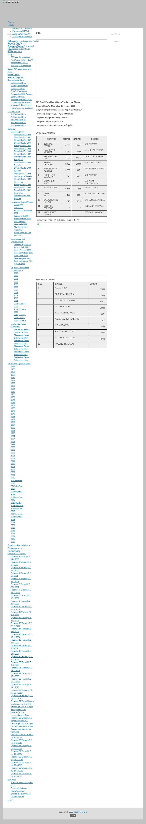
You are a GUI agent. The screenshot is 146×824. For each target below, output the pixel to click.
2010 (16, 298)
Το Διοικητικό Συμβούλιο (22, 37)
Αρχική (11, 22)
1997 (13, 439)
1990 (13, 428)
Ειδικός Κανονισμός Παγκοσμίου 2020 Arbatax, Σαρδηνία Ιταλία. (22, 94)
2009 (16, 295)
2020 (13, 525)
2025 (13, 539)
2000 (13, 447)
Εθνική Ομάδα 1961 (22, 137)
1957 (13, 369)
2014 (13, 494)
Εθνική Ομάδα (14, 44)
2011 (16, 301)
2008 (16, 293)
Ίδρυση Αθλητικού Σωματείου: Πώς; (22, 41)
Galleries (11, 129)
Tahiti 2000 (18, 208)
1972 (13, 394)
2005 (16, 284)
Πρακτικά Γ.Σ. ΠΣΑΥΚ (17, 554)
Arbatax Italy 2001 (21, 247)
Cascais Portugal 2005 (23, 253)
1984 (13, 419)
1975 (13, 403)
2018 (13, 520)
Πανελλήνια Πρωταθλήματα (19, 364)
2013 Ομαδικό (20, 315)
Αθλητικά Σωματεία (16, 47)
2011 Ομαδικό (20, 304)
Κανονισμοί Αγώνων (16, 80)
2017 (13, 511)
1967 (13, 389)
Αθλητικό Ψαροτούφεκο (22, 28)
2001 (16, 273)
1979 (13, 414)
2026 (13, 542)
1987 (13, 425)
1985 (13, 422)
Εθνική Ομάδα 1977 (22, 143)
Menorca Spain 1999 (22, 245)
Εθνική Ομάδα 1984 (22, 146)
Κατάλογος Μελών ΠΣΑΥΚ (22, 60)
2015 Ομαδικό (16, 503)
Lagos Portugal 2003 (22, 250)
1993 (13, 433)
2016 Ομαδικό (16, 508)
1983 (13, 416)
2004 (16, 281)
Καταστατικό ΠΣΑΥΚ (21, 31)
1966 (13, 386)
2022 (13, 531)
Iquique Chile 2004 (21, 216)
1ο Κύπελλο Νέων (18, 114)
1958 (13, 372)
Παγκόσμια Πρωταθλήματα (22, 202)
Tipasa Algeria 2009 (22, 258)
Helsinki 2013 (19, 264)
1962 (13, 380)
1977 (13, 408)
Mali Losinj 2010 (21, 227)
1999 (13, 444)
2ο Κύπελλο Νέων (18, 117)
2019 (13, 522)
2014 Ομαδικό (20, 320)
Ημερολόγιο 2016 (15, 52)
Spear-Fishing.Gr (81, 812)
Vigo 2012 (18, 230)
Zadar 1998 (18, 205)
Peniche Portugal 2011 (23, 261)
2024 (13, 536)
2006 (16, 287)
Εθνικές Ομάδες (17, 132)
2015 (13, 500)
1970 (13, 392)
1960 (13, 378)
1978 (13, 411)
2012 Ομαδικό (20, 309)
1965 (13, 383)
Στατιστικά (12, 780)
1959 (13, 375)
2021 (13, 528)
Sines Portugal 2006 (22, 219)
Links (10, 50)
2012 (16, 306)
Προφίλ (11, 25)
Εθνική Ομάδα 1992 (22, 185)
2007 (16, 290)
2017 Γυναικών (17, 514)
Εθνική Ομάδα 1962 (22, 140)
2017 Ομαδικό (16, 517)
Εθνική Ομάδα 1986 (22, 151)
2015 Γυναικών (17, 506)
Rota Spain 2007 (21, 256)
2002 (16, 276)
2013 (16, 312)
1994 (13, 436)
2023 (13, 533)
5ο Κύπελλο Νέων (18, 83)
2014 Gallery (19, 318)
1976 (13, 405)
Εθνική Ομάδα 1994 (22, 187)
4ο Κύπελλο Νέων (18, 123)
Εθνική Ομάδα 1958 (22, 134)
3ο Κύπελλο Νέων (18, 120)
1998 (13, 442)
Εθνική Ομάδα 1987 (22, 154)
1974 (13, 400)
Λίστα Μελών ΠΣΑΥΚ (21, 34)
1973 (13, 397)
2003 (16, 279)
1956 (13, 366)
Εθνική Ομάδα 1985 (22, 148)
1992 (13, 430)
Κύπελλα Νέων (14, 111)
